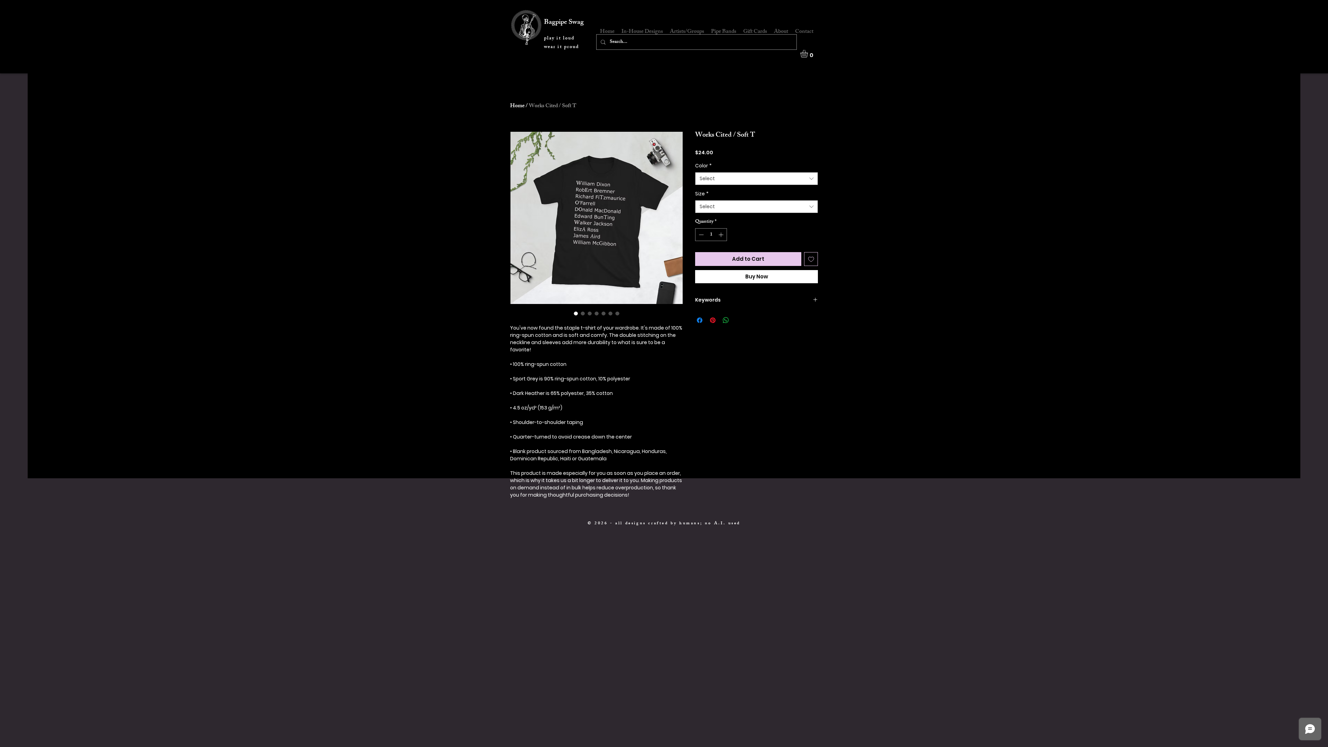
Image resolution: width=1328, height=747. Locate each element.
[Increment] (721, 235)
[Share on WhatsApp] (726, 320)
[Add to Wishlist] (811, 259)
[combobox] (756, 178)
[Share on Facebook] (699, 320)
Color (703, 166)
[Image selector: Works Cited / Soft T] (575, 313)
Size (702, 194)
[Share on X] (739, 320)
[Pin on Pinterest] (713, 320)
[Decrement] (700, 235)
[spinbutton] (711, 235)
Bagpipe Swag (564, 23)
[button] (808, 53)
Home (517, 106)
